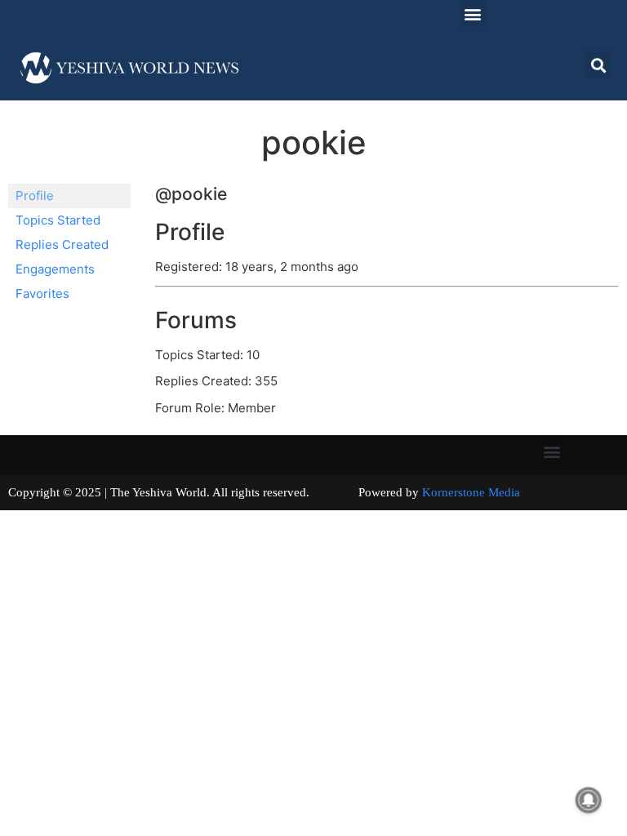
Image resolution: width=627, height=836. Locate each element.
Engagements (55, 269)
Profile (35, 195)
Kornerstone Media (471, 492)
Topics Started (58, 220)
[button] (472, 13)
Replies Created (62, 244)
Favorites (42, 293)
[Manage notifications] (589, 800)
